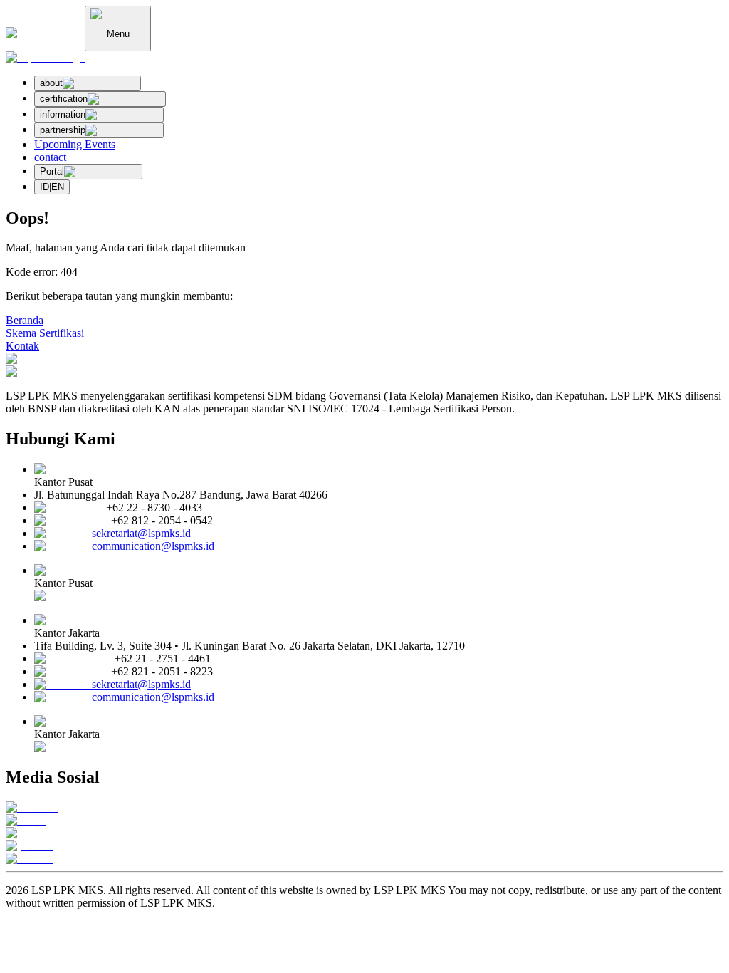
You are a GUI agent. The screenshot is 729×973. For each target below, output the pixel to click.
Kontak (22, 346)
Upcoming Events (74, 144)
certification (64, 98)
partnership (62, 130)
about (51, 83)
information (62, 114)
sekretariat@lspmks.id (141, 533)
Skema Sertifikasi (45, 333)
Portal (52, 171)
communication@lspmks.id (153, 546)
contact (50, 157)
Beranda (24, 320)
